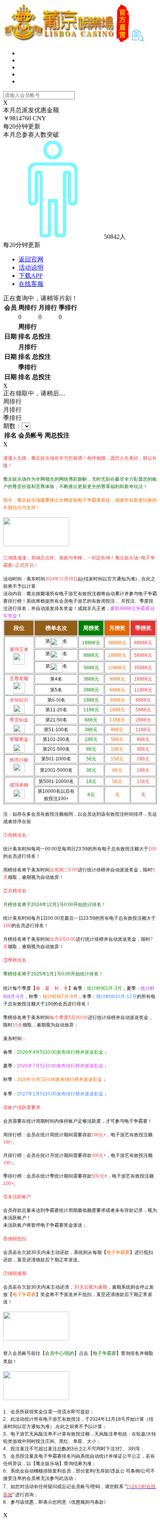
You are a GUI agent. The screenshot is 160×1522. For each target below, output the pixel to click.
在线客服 (31, 283)
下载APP (31, 275)
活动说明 (31, 267)
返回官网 (31, 259)
